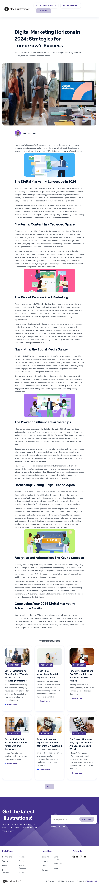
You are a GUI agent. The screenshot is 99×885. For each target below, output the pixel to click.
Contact (44, 870)
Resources (58, 863)
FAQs (4, 865)
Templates (6, 861)
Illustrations (7, 857)
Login (56, 868)
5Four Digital (91, 881)
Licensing (45, 857)
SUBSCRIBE (43, 11)
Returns (44, 861)
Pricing (21, 872)
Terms (21, 861)
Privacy (22, 857)
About (44, 865)
